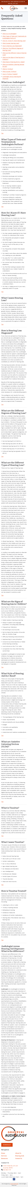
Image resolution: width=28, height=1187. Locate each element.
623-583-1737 (7, 1170)
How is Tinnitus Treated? (10, 74)
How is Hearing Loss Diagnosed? (12, 46)
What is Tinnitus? (7, 69)
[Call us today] (2, 8)
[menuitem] (7, 1153)
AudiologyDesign (14, 1183)
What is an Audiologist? (9, 33)
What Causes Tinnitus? (9, 71)
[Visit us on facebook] (14, 1179)
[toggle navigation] (25, 8)
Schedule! (7, 1144)
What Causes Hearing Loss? (10, 43)
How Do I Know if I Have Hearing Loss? (14, 40)
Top (2, 133)
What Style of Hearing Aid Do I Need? (13, 62)
